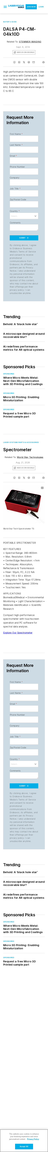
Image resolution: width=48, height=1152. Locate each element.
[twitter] (24, 62)
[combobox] (24, 216)
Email (13, 155)
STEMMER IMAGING (30, 41)
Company (14, 177)
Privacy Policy (33, 1139)
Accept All (24, 1146)
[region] (24, 1140)
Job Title (15, 188)
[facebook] (14, 62)
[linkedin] (19, 62)
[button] (5, 7)
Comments (15, 222)
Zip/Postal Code (18, 199)
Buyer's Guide (10, 22)
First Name (16, 134)
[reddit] (28, 62)
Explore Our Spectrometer (18, 632)
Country (15, 211)
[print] (43, 62)
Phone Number (17, 166)
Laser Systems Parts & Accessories (21, 442)
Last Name (16, 145)
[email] (33, 62)
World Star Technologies (30, 457)
